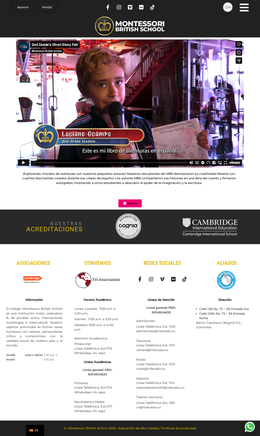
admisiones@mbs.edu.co (155, 331)
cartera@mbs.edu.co (152, 350)
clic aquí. (99, 353)
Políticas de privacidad (178, 428)
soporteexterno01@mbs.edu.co (160, 387)
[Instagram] (119, 7)
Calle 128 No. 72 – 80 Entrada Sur (224, 309)
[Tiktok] (152, 7)
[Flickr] (141, 7)
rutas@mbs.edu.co (150, 369)
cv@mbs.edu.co (148, 407)
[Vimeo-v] (162, 279)
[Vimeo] (130, 7)
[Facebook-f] (108, 7)
